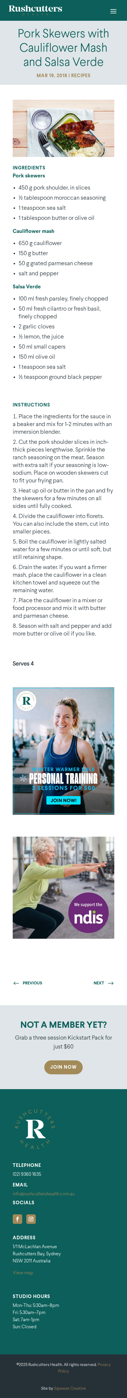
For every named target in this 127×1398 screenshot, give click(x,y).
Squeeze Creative (70, 1389)
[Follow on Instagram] (31, 1219)
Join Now (63, 1067)
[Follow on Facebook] (17, 1219)
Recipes (81, 76)
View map (23, 1273)
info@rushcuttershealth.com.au (44, 1194)
